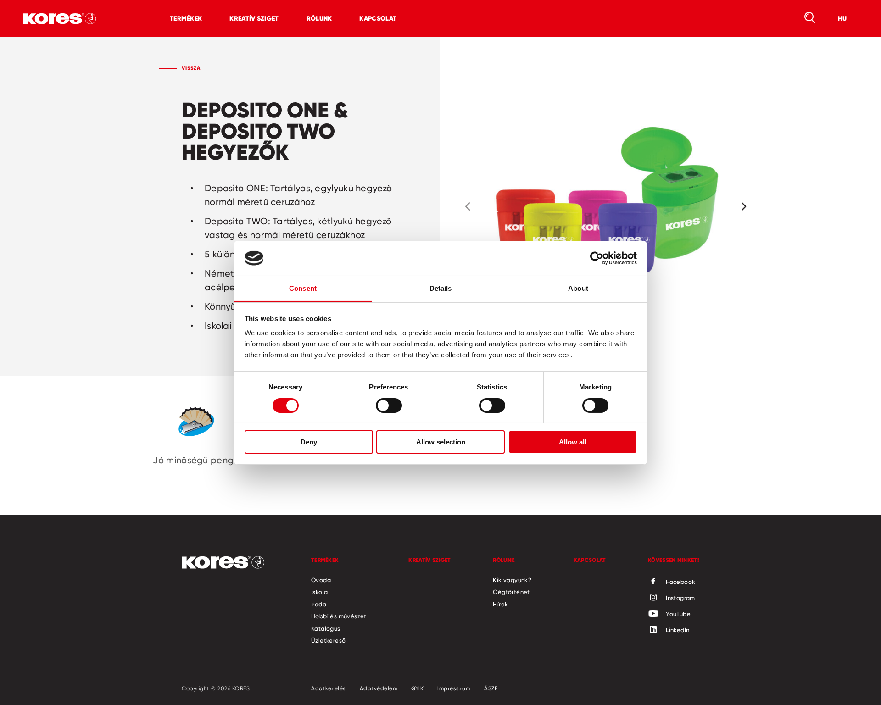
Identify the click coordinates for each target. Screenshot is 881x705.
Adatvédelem (379, 688)
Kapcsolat (377, 18)
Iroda (318, 604)
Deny (309, 442)
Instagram (680, 597)
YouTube (678, 613)
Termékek (186, 18)
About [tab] (578, 288)
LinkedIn (677, 629)
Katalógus (325, 628)
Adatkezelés (328, 688)
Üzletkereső (328, 640)
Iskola (319, 591)
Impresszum (453, 688)
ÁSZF (490, 688)
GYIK (417, 688)
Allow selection (440, 442)
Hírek (500, 604)
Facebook (680, 581)
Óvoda (321, 579)
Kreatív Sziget (254, 18)
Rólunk (319, 18)
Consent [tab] (303, 288)
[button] (467, 206)
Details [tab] (440, 288)
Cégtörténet (511, 591)
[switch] (389, 405)
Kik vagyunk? (512, 579)
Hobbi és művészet (339, 616)
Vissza (191, 68)
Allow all (572, 442)
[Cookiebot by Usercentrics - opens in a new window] (597, 258)
